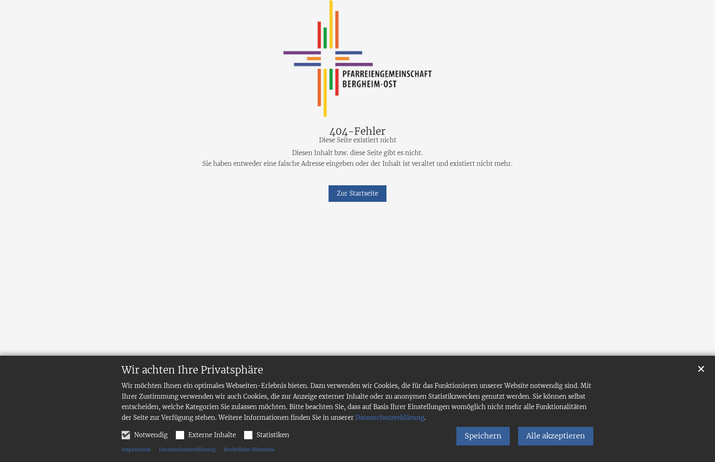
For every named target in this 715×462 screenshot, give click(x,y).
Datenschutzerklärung (389, 417)
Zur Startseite (357, 193)
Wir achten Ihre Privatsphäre (192, 370)
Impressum (136, 449)
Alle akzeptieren (555, 435)
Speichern (483, 435)
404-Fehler (357, 131)
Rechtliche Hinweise (249, 449)
